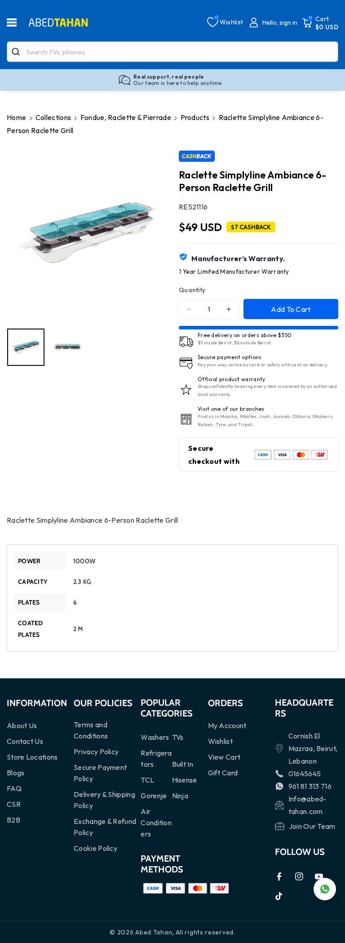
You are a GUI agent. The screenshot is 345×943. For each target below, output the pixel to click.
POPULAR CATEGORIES (167, 708)
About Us (22, 725)
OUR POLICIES (103, 703)
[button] (17, 22)
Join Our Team (312, 826)
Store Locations (32, 756)
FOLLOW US (300, 851)
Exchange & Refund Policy (105, 827)
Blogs (16, 772)
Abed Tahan (153, 932)
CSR (14, 804)
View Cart (224, 756)
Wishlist (220, 741)
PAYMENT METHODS (162, 864)
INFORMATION (37, 703)
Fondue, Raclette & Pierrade (125, 117)
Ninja (180, 795)
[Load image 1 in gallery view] (25, 347)
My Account (227, 725)
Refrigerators (156, 758)
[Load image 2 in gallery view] (67, 347)
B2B (13, 819)
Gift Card (223, 772)
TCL (147, 779)
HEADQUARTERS (304, 708)
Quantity (192, 290)
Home (16, 117)
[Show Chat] (325, 889)
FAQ (14, 788)
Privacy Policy (96, 751)
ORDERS (225, 703)
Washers (155, 737)
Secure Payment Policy (100, 773)
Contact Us (25, 741)
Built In (182, 764)
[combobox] (172, 51)
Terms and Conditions (91, 730)
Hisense (184, 779)
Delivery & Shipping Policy (104, 800)
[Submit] (17, 52)
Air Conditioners (156, 822)
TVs (178, 737)
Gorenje (154, 795)
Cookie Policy (95, 848)
